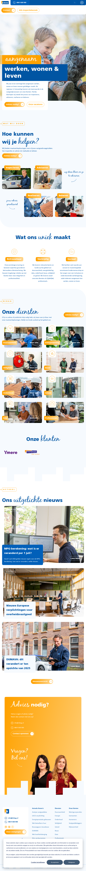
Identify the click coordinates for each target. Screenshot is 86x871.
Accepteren (55, 862)
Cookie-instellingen (38, 862)
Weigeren (71, 862)
